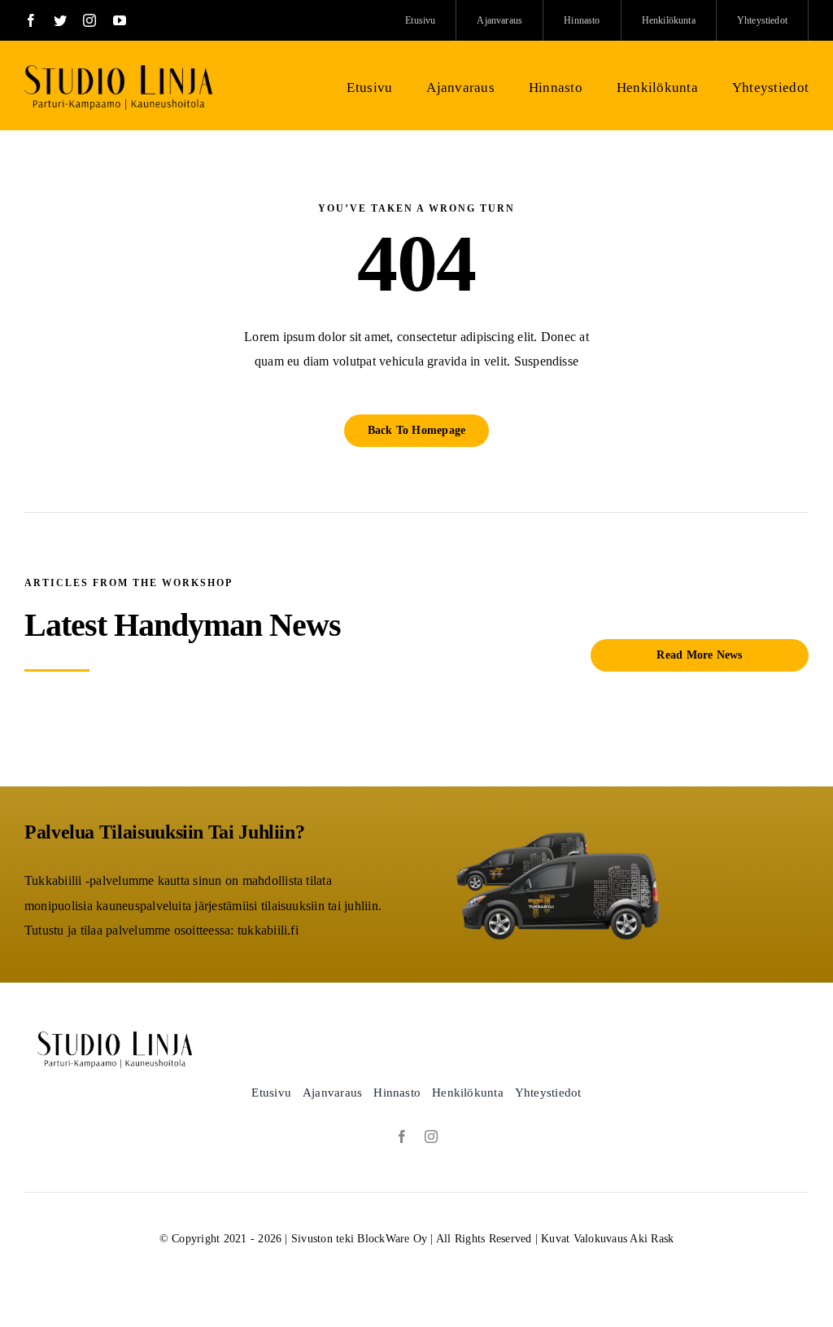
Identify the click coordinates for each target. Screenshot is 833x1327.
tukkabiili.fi (268, 930)
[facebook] (30, 20)
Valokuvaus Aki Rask (624, 1239)
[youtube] (119, 20)
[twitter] (60, 20)
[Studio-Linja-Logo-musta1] (118, 71)
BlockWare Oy (392, 1239)
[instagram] (89, 20)
